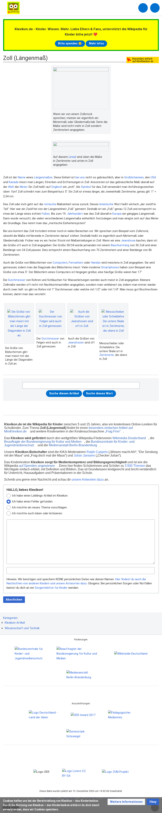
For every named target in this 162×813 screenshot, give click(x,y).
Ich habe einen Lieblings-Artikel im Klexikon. (40, 495)
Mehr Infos (96, 43)
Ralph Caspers (97, 452)
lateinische (106, 204)
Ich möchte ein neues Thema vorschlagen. (39, 507)
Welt (11, 187)
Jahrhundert (75, 213)
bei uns (80, 177)
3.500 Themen (135, 465)
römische (50, 204)
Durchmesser (16, 280)
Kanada (13, 182)
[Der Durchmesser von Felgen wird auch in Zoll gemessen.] (50, 318)
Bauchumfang (120, 245)
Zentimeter (106, 354)
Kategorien (10, 618)
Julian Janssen (84, 455)
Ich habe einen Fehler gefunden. (32, 501)
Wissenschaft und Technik (22, 628)
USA (153, 177)
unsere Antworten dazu (88, 479)
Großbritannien (134, 177)
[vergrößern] (107, 114)
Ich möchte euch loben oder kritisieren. (37, 513)
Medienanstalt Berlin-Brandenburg (73, 445)
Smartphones (110, 267)
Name (21, 177)
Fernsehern (76, 262)
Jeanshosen (76, 342)
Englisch (57, 187)
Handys (96, 262)
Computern (60, 262)
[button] (126, 802)
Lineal (72, 156)
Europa (117, 213)
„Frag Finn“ (113, 431)
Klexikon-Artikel (15, 622)
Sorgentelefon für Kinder (51, 587)
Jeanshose (128, 240)
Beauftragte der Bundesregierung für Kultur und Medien (43, 441)
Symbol (86, 187)
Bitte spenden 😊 (70, 43)
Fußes (46, 213)
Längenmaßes (43, 177)
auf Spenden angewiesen (37, 465)
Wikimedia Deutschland (129, 438)
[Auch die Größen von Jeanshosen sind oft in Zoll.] (82, 318)
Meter (23, 187)
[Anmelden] (143, 8)
